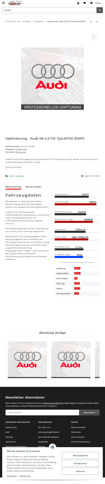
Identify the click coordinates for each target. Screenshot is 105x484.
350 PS (77, 268)
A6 (76, 278)
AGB (7, 432)
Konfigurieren (80, 463)
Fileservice (76, 432)
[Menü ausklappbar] (3, 1)
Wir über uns (44, 427)
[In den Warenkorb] (7, 30)
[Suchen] (100, 10)
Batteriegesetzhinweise (16, 446)
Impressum (12, 476)
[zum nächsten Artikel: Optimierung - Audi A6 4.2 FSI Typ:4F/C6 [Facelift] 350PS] (97, 21)
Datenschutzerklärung (53, 403)
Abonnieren (89, 412)
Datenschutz (25, 476)
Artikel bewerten (13, 314)
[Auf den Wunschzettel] (94, 37)
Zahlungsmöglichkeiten (49, 432)
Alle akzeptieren (80, 455)
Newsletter (43, 441)
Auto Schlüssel (77, 437)
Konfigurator (21, 149)
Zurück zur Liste (13, 21)
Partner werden (78, 427)
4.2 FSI (77, 288)
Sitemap (9, 437)
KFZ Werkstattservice (80, 441)
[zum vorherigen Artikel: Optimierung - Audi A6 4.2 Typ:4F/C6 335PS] (91, 21)
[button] (78, 3)
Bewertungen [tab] (33, 186)
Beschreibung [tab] (13, 186)
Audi (76, 293)
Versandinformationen (48, 437)
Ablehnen (80, 471)
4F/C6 (77, 283)
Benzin (77, 273)
